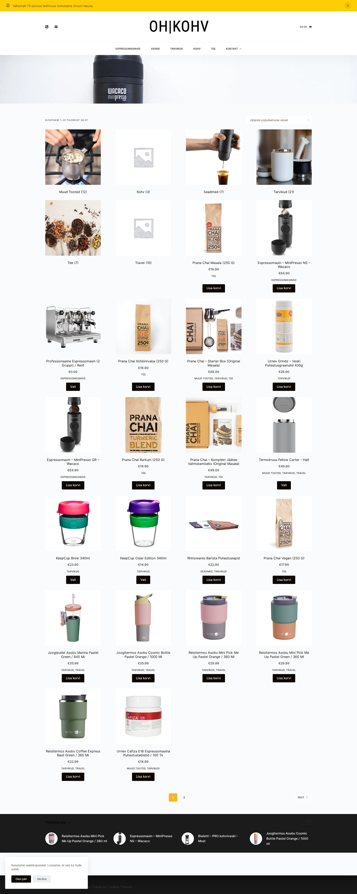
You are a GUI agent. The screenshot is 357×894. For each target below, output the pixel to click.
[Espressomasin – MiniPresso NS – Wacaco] (119, 838)
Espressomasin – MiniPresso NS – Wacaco (284, 265)
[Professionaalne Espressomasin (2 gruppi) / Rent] (73, 326)
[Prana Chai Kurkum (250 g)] (143, 425)
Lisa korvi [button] (214, 288)
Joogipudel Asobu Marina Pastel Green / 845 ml (73, 655)
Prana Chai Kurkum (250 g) (143, 460)
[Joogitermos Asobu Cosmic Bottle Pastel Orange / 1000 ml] (143, 618)
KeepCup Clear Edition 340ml (143, 558)
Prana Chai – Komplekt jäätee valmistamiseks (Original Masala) (213, 462)
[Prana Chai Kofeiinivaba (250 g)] (143, 326)
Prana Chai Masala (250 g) (214, 263)
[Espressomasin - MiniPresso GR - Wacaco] (73, 425)
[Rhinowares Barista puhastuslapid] (214, 523)
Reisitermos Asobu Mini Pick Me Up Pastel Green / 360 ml (284, 655)
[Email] (56, 26)
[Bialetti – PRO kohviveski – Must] (188, 838)
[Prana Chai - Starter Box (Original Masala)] (214, 326)
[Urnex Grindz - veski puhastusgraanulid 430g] (284, 326)
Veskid (155, 48)
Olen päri (21, 879)
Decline (42, 879)
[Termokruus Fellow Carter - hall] (284, 425)
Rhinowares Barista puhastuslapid (213, 558)
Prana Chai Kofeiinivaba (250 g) (143, 361)
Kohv (197, 48)
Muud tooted (73, 192)
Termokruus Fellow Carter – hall (284, 460)
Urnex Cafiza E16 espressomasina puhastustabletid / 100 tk (143, 753)
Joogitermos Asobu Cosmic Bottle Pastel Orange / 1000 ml (143, 655)
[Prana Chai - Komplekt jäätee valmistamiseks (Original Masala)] (214, 425)
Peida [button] (348, 5)
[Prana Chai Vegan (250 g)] (284, 523)
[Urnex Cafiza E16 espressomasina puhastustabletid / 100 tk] (143, 716)
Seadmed (214, 192)
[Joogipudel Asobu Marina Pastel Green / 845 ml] (73, 618)
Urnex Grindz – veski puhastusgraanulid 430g (284, 363)
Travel (143, 263)
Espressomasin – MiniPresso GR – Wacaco (73, 462)
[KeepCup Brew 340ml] (73, 523)
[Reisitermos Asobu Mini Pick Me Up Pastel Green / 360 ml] (284, 618)
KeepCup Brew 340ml (73, 558)
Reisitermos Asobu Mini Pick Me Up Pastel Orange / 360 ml (214, 655)
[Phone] (46, 26)
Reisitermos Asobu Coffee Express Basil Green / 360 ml (73, 753)
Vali (73, 387)
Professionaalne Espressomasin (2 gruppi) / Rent (73, 363)
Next (301, 797)
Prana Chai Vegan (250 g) (284, 558)
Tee (213, 48)
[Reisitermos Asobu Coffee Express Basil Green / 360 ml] (73, 716)
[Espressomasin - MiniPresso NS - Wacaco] (284, 228)
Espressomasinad (127, 48)
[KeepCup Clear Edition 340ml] (143, 523)
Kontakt (232, 48)
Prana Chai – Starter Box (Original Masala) (213, 363)
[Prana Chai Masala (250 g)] (214, 228)
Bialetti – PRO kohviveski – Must (218, 838)
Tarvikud (176, 48)
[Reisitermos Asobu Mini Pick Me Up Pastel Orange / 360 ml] (214, 618)
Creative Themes (119, 887)
